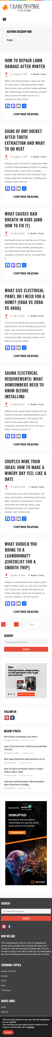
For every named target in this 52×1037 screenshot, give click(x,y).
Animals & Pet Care (8, 971)
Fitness (4, 981)
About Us (4, 1012)
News (3, 985)
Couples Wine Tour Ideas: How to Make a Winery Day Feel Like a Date (25, 470)
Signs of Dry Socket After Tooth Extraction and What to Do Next (25, 140)
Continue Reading (30, 114)
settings (30, 1027)
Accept (8, 1032)
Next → (33, 624)
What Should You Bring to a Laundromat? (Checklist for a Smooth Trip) (21, 556)
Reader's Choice (39, 74)
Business (4, 976)
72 (23, 624)
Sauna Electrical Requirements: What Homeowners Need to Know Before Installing (24, 385)
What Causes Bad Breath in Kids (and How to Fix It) (23, 220)
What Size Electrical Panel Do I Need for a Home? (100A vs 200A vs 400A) (25, 299)
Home (3, 1007)
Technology (5, 990)
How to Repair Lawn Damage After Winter (25, 63)
